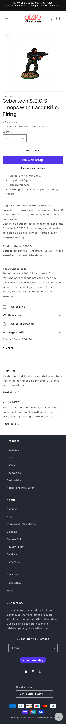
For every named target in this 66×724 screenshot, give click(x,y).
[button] (6, 18)
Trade (10, 590)
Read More (9, 392)
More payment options (33, 168)
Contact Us (13, 562)
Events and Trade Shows (21, 524)
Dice (9, 457)
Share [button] (9, 347)
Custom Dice (14, 480)
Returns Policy (15, 539)
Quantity (7, 132)
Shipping (21, 126)
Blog (9, 516)
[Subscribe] (53, 648)
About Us (12, 509)
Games (11, 465)
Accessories (14, 472)
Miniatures (13, 450)
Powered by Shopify (45, 718)
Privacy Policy (15, 546)
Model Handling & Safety (21, 487)
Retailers (12, 554)
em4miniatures (27, 718)
